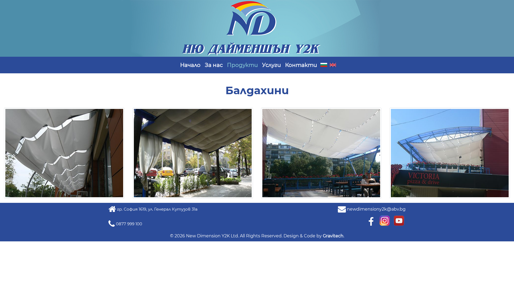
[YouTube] (399, 220)
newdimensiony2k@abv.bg (376, 209)
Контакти (301, 65)
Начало (190, 65)
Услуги (271, 65)
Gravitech (333, 235)
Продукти (242, 65)
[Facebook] (370, 220)
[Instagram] (385, 220)
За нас (214, 65)
